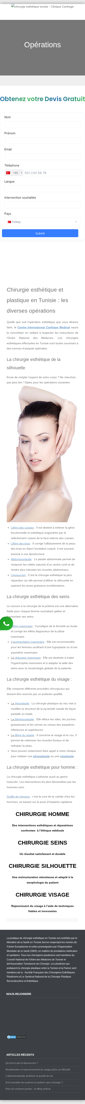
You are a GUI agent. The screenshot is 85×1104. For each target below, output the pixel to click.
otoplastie (67, 756)
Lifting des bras (20, 543)
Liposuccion (18, 575)
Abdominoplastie (21, 559)
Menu (42, 80)
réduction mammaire (28, 657)
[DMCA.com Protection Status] (16, 1038)
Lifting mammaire (22, 626)
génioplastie (41, 756)
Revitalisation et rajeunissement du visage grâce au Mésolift (38, 1069)
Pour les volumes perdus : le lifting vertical (28, 1089)
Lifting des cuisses (22, 527)
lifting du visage (24, 735)
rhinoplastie (22, 703)
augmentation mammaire (28, 641)
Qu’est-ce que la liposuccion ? (22, 1063)
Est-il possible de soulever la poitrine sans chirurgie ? (34, 1082)
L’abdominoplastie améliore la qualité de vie (29, 1076)
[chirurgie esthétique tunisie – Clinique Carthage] (42, 6)
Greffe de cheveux (18, 796)
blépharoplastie (24, 719)
